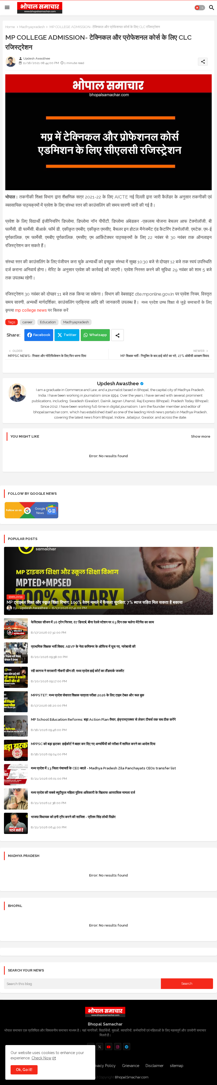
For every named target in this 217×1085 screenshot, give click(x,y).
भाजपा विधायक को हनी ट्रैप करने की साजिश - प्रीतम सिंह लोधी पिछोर (73, 817)
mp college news (31, 310)
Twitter (70, 335)
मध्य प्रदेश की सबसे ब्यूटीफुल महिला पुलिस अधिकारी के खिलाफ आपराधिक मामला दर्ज (83, 793)
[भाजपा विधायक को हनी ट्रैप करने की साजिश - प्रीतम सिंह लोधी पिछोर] (16, 823)
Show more (200, 436)
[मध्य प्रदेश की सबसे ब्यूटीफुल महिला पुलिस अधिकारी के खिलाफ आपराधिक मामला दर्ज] (16, 799)
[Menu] (7, 7)
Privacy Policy (104, 1066)
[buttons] (99, 1046)
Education (48, 322)
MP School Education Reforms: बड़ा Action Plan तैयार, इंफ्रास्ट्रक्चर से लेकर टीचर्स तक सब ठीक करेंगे (103, 719)
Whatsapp (98, 335)
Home (10, 27)
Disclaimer (155, 1066)
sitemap (176, 1066)
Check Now (41, 1058)
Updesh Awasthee (118, 383)
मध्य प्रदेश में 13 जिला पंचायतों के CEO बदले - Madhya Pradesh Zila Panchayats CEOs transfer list (103, 768)
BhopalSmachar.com (131, 1077)
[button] (200, 7)
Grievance (130, 1066)
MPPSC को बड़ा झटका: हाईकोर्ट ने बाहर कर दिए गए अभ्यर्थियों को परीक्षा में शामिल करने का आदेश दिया (93, 744)
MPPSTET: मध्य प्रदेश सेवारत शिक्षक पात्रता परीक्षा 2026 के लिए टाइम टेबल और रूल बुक (87, 695)
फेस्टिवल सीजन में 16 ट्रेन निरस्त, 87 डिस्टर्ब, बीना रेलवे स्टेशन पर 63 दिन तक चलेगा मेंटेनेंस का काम (92, 622)
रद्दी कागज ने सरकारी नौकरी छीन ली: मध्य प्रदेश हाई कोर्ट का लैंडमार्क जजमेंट (77, 671)
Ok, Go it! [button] (24, 1070)
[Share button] (117, 335)
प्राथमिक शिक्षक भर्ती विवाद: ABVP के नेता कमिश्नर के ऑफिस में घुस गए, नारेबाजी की (83, 646)
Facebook (41, 335)
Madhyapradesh (32, 27)
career (27, 322)
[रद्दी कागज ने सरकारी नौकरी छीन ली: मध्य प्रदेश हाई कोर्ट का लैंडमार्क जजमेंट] (16, 677)
